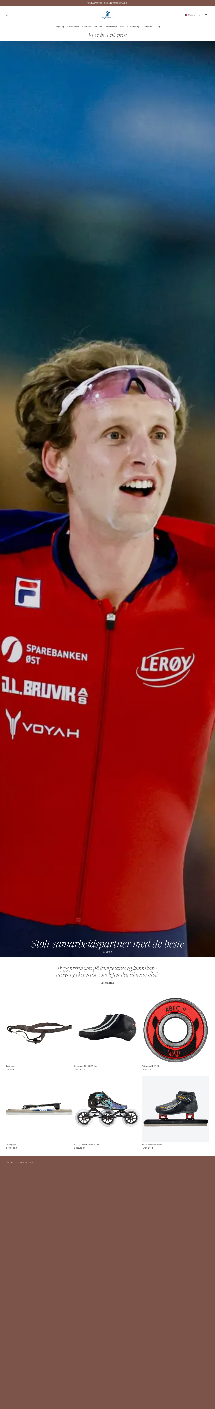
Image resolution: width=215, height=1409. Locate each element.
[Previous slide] (146, 1030)
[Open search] (7, 15)
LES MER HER (107, 983)
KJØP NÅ (107, 952)
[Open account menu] (199, 15)
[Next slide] (204, 1030)
